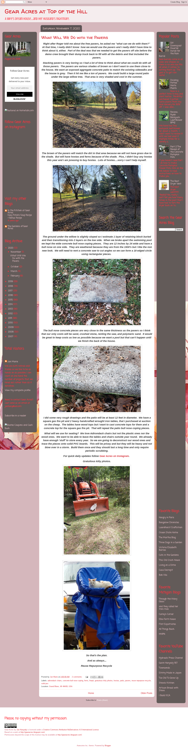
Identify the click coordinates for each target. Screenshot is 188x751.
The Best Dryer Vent (175, 183)
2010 (10, 322)
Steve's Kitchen (166, 683)
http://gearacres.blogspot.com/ (33, 732)
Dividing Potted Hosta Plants (174, 84)
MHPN (162, 634)
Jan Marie (13, 361)
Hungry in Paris (166, 517)
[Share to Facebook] (99, 677)
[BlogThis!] (94, 677)
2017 (10, 290)
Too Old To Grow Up (169, 678)
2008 (11, 332)
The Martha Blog (167, 537)
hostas (116, 681)
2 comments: (77, 677)
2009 (11, 327)
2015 (10, 300)
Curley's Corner (166, 614)
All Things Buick (166, 629)
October (15, 266)
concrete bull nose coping (73, 681)
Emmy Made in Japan (170, 673)
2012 (10, 313)
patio (122, 681)
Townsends (164, 668)
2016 (10, 295)
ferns (86, 681)
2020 (11, 248)
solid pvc (44, 683)
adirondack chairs (55, 681)
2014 (10, 304)
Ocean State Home (168, 532)
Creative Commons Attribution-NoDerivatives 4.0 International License (71, 730)
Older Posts (146, 693)
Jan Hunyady (22, 730)
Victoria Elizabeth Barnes (168, 549)
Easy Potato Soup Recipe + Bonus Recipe (20, 216)
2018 (11, 286)
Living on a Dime (167, 565)
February (15, 276)
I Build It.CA (164, 695)
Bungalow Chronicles (169, 522)
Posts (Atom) (102, 700)
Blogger (108, 746)
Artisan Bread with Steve (168, 689)
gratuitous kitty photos (104, 681)
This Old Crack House (169, 560)
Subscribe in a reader (15, 415)
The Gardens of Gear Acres (18, 227)
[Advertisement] (170, 279)
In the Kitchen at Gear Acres (19, 211)
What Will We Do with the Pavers (74, 37)
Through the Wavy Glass (168, 600)
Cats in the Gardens (169, 555)
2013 (10, 309)
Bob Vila (163, 575)
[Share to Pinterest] (102, 677)
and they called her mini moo (168, 608)
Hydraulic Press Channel (171, 658)
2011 (10, 318)
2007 (11, 336)
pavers (127, 681)
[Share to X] (97, 677)
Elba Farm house (167, 619)
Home (91, 693)
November (16, 252)
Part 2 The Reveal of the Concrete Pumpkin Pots (176, 152)
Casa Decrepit (166, 570)
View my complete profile (17, 390)
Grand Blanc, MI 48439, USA (60, 686)
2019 (10, 281)
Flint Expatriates (167, 624)
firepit (91, 681)
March (14, 271)
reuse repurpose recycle (141, 681)
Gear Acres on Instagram (114, 456)
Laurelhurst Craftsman (170, 527)
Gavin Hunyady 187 (168, 663)
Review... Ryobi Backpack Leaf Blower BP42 (176, 117)
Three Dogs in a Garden (170, 542)
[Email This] (91, 677)
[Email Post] (87, 677)
